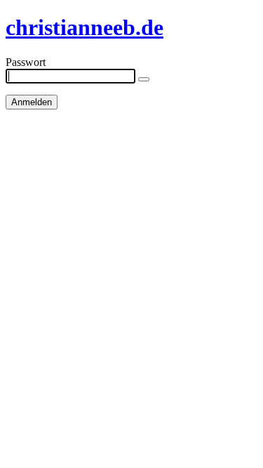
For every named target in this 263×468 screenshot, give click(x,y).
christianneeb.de (84, 27)
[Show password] (143, 79)
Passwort (26, 62)
